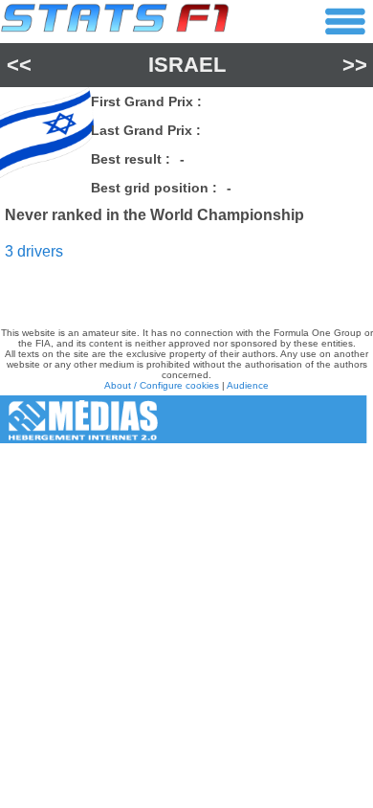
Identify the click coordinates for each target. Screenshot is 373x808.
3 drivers (34, 251)
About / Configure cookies (161, 385)
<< (19, 65)
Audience (248, 385)
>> (354, 65)
